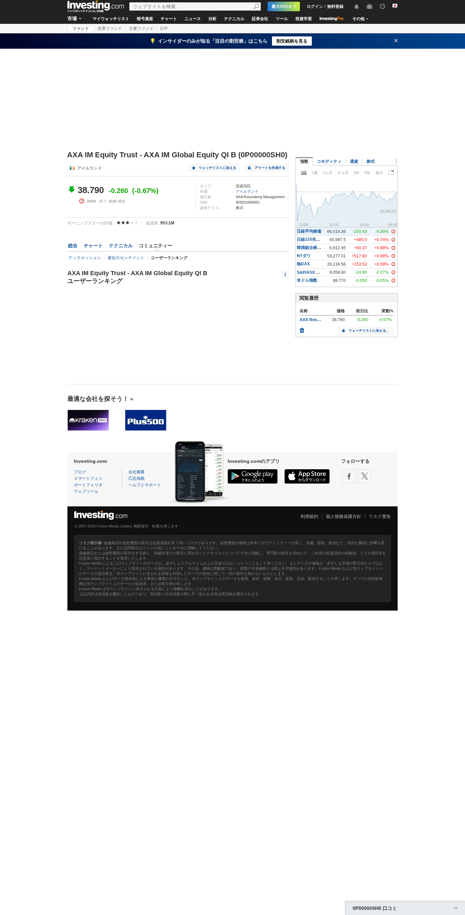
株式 (371, 161)
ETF (164, 28)
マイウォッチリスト (111, 18)
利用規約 (309, 516)
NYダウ (304, 255)
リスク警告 (380, 516)
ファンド (81, 28)
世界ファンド (110, 28)
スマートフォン (88, 478)
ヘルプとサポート (144, 485)
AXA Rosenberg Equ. (320, 319)
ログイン (315, 6)
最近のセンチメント (126, 257)
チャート (169, 18)
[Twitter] (364, 476)
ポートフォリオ (88, 485)
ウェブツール (86, 491)
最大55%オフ (284, 6)
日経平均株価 (309, 231)
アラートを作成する (270, 168)
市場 (72, 18)
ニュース (193, 18)
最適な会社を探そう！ (98, 398)
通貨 (354, 161)
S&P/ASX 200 (310, 272)
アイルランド (247, 191)
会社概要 (136, 472)
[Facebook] (349, 476)
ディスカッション (84, 257)
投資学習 (303, 18)
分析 (212, 18)
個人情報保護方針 (343, 516)
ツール (282, 18)
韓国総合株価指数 (313, 247)
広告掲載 (136, 478)
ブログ (80, 472)
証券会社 (260, 18)
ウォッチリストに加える (217, 168)
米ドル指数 (307, 280)
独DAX (303, 264)
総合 (73, 245)
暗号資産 (145, 18)
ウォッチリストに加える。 (369, 330)
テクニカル (234, 18)
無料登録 (335, 6)
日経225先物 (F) (311, 239)
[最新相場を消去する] (302, 328)
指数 (304, 161)
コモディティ (329, 161)
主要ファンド (141, 28)
